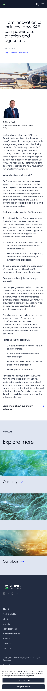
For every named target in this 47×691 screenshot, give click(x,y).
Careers (7, 643)
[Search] (37, 4)
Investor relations (11, 633)
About (6, 609)
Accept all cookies (23, 687)
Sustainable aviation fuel (19, 52)
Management (10, 629)
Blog (6, 52)
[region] (23, 678)
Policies (6, 638)
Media (6, 619)
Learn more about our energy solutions (18, 407)
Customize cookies (23, 680)
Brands (6, 624)
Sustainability (9, 614)
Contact (7, 648)
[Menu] (43, 4)
